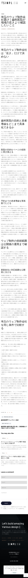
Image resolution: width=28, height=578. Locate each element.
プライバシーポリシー (20, 540)
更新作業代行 (4, 540)
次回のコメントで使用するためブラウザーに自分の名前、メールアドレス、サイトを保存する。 (14, 507)
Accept (14, 572)
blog (7, 438)
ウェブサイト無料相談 (11, 540)
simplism (3, 28)
